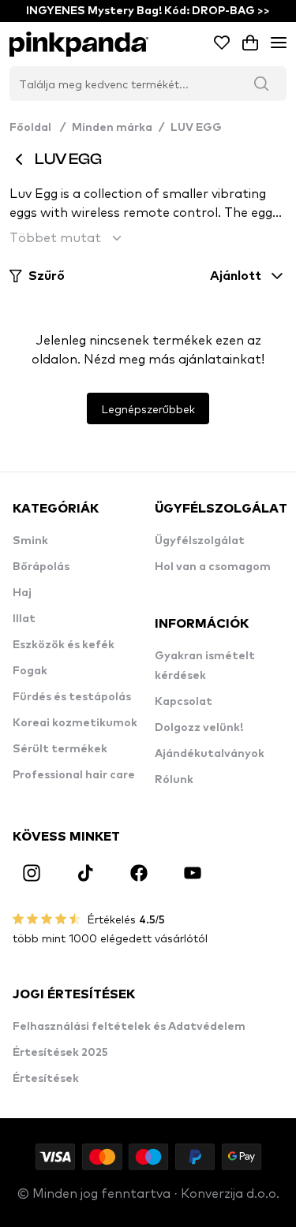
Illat (24, 619)
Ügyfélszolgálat (200, 540)
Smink (30, 540)
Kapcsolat (183, 701)
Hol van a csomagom (213, 566)
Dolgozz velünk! (199, 727)
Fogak (30, 671)
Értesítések (46, 1078)
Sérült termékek (60, 749)
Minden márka (112, 127)
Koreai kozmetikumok (75, 723)
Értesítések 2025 (60, 1052)
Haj (22, 593)
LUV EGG (196, 127)
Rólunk (174, 779)
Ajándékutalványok (209, 753)
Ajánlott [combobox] (235, 276)
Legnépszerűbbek (148, 408)
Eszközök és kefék (63, 645)
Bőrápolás (41, 566)
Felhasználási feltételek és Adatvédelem (129, 1026)
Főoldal (37, 127)
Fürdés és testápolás (72, 697)
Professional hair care (74, 775)
